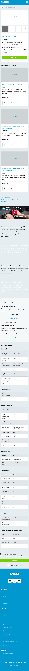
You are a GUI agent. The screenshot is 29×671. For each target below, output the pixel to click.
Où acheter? (14, 561)
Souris (4, 593)
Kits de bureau (6, 600)
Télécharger (14, 315)
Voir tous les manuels (14, 318)
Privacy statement (14, 665)
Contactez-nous (7, 634)
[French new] (5, 2)
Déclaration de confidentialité (10, 642)
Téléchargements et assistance (9, 200)
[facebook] (10, 581)
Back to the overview (10, 7)
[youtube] (19, 581)
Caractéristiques (5, 198)
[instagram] (14, 581)
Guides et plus (14, 57)
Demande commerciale (8, 653)
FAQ (14, 337)
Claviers (4, 596)
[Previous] (25, 28)
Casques (5, 619)
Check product (8, 103)
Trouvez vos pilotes (7, 627)
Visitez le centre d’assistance (14, 334)
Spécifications (4, 201)
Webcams (5, 603)
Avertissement (6, 638)
